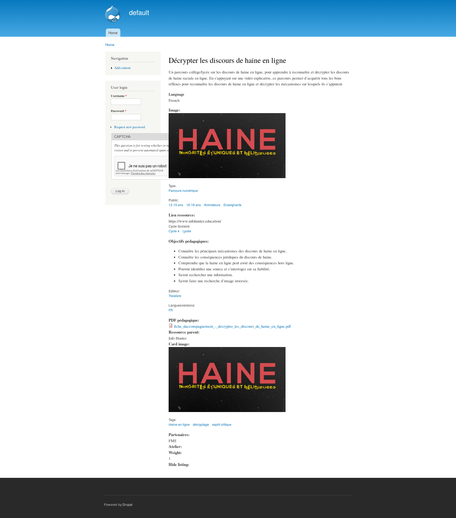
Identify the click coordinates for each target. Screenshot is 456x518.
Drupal (127, 504)
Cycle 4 (174, 231)
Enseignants (232, 204)
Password (118, 111)
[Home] (113, 14)
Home (112, 32)
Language (176, 94)
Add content (122, 68)
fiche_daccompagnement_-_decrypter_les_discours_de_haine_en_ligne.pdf (232, 326)
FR (171, 310)
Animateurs (212, 204)
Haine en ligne (179, 424)
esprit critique (221, 424)
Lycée (187, 231)
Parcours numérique (183, 190)
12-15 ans (176, 204)
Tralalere (175, 295)
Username (119, 96)
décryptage (201, 424)
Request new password (129, 127)
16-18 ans (193, 204)
